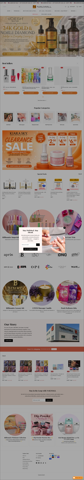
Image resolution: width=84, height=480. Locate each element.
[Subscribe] (38, 244)
